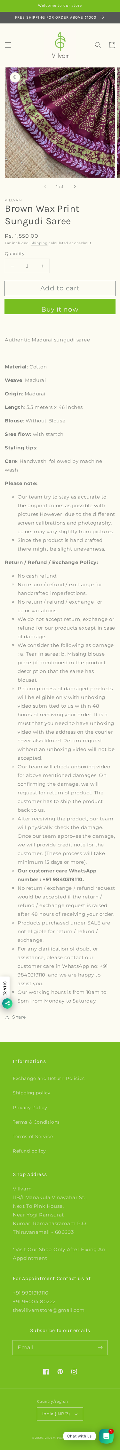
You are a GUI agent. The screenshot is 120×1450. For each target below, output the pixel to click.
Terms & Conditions (36, 1122)
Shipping (39, 243)
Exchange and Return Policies (49, 1078)
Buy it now (60, 309)
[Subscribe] (100, 1347)
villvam (50, 1437)
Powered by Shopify (72, 1437)
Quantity (14, 253)
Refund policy (29, 1151)
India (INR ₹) (56, 1413)
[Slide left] (45, 187)
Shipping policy (32, 1093)
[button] (8, 45)
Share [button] (19, 1017)
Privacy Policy (30, 1107)
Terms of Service (33, 1136)
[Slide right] (75, 187)
